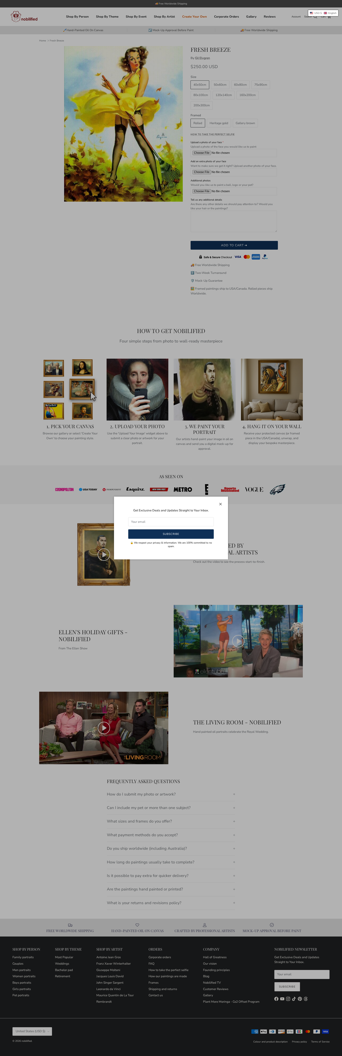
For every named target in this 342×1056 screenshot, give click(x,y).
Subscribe (171, 534)
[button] (323, 13)
